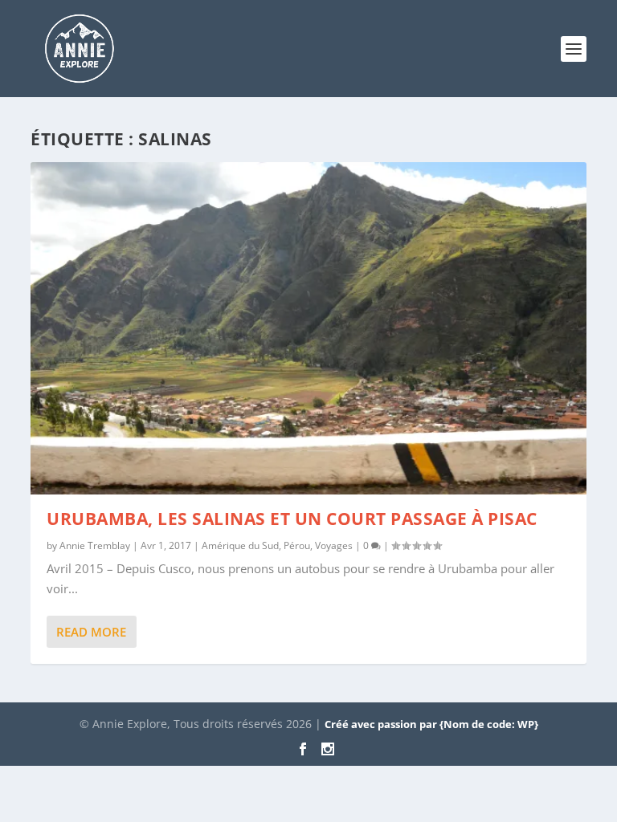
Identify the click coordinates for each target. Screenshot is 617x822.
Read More (91, 632)
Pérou (297, 545)
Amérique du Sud (240, 545)
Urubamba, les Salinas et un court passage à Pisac (292, 518)
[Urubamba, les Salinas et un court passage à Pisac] (308, 328)
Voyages (334, 545)
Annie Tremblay (94, 545)
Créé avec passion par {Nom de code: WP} (431, 724)
